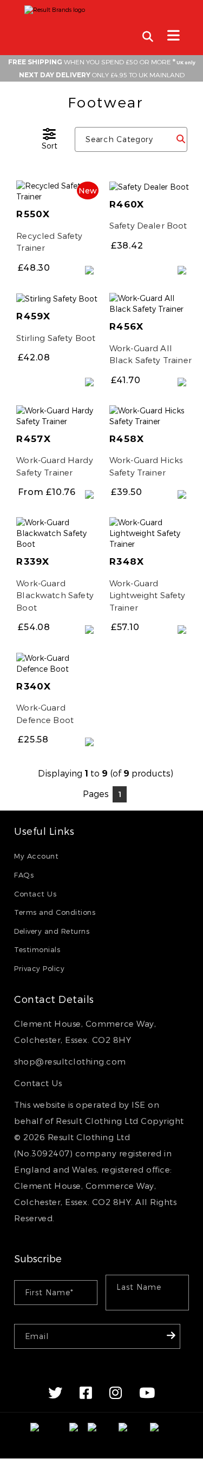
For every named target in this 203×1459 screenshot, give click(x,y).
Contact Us (35, 893)
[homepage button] (101, 7)
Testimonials (37, 949)
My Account (36, 856)
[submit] (180, 139)
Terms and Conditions (54, 912)
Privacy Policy (39, 968)
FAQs (24, 875)
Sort (49, 145)
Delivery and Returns (51, 931)
